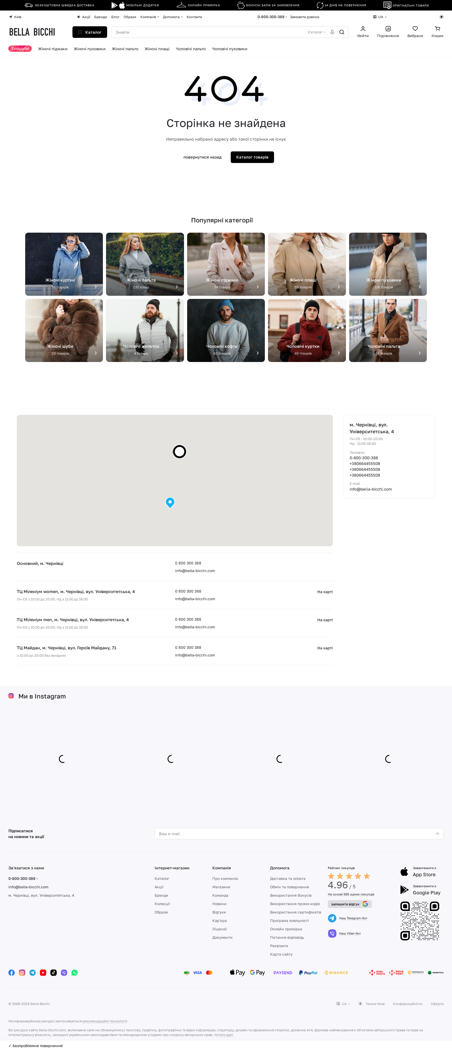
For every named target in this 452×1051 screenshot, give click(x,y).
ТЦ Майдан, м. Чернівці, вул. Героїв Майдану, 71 (66, 647)
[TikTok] (53, 973)
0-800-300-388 (271, 16)
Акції (159, 887)
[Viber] (64, 973)
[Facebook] (11, 973)
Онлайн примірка (286, 929)
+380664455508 (365, 463)
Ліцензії (219, 929)
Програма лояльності (289, 920)
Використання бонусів (291, 895)
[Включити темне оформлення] (441, 17)
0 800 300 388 (188, 563)
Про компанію (225, 878)
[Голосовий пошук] (332, 32)
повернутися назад (202, 157)
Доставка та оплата (288, 878)
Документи (222, 937)
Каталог (162, 878)
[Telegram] (32, 973)
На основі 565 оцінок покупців (351, 894)
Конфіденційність (407, 1004)
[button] (170, 503)
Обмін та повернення (289, 887)
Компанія (221, 867)
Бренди (161, 895)
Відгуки (219, 912)
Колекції (162, 903)
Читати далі (223, 1035)
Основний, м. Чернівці (40, 563)
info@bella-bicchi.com (195, 570)
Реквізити (279, 945)
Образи (161, 912)
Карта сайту (281, 954)
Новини (219, 903)
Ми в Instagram (42, 696)
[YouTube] (43, 973)
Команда (220, 895)
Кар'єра (219, 920)
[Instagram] (22, 973)
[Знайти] (342, 32)
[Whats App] (74, 973)
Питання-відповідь (287, 937)
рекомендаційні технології (104, 1021)
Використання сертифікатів (295, 912)
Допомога (280, 867)
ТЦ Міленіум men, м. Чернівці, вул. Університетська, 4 (73, 619)
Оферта (437, 1004)
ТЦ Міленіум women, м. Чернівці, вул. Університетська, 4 (76, 591)
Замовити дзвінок (304, 17)
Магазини (221, 887)
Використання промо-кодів (295, 903)
